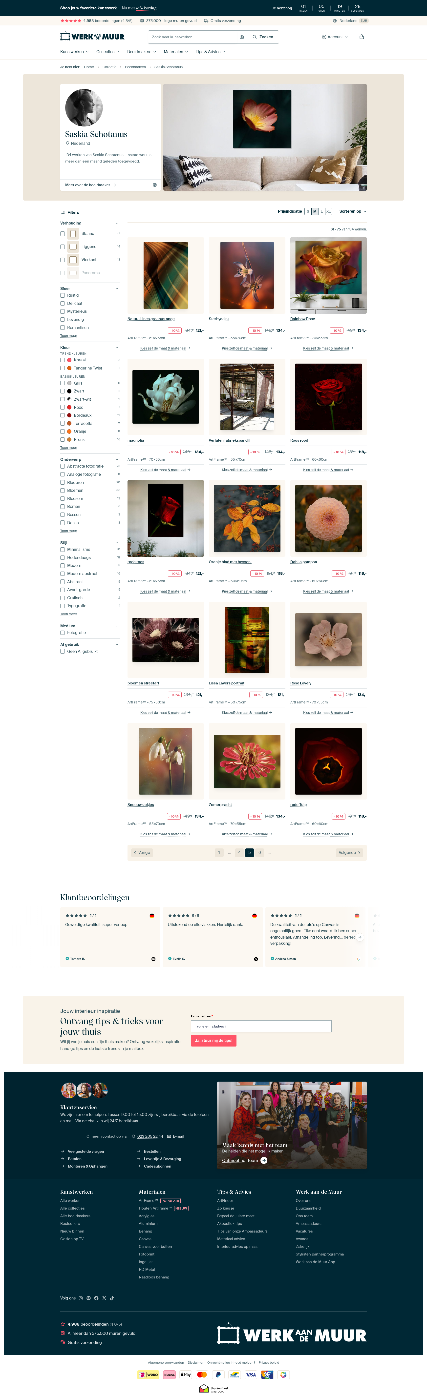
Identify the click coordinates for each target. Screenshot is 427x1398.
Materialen (173, 51)
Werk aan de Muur (319, 1192)
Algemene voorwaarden (166, 1362)
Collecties (105, 51)
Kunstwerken (72, 51)
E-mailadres (202, 1016)
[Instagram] (81, 1298)
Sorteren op (350, 211)
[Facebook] (96, 1298)
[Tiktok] (112, 1298)
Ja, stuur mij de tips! (214, 1040)
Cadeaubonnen (157, 1166)
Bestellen (152, 1151)
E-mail (178, 1136)
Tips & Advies (208, 51)
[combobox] (192, 37)
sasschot (155, 185)
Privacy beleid (269, 1362)
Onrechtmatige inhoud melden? (231, 1362)
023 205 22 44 (150, 1136)
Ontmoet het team (240, 1160)
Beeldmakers (139, 51)
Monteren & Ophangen (87, 1166)
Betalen (75, 1158)
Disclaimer (196, 1362)
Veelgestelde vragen (86, 1151)
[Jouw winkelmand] (362, 37)
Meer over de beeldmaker (87, 185)
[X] (104, 1298)
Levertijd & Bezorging (162, 1158)
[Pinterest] (88, 1298)
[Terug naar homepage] (92, 36)
